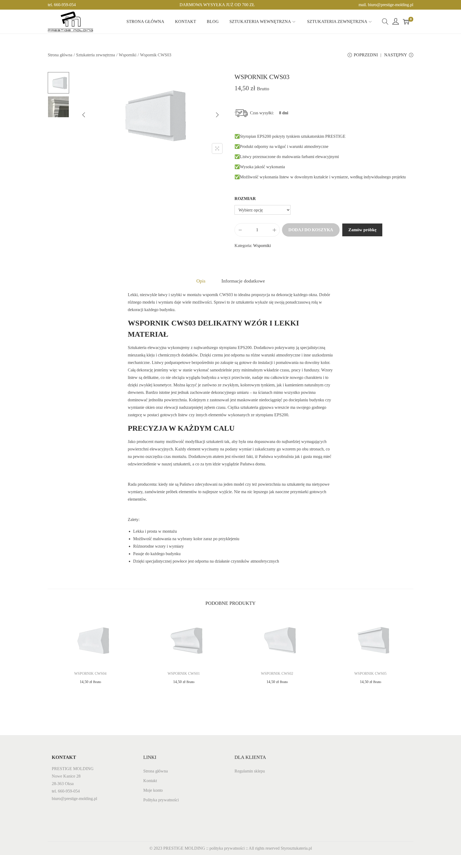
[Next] (217, 114)
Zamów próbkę (362, 230)
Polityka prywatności (161, 800)
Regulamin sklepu (250, 771)
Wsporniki (127, 55)
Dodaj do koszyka (310, 230)
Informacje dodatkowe (243, 281)
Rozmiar (245, 198)
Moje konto (153, 790)
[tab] (200, 281)
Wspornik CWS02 (277, 674)
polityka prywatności (227, 848)
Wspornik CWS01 (184, 674)
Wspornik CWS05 (370, 674)
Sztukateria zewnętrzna (95, 55)
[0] (406, 21)
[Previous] (83, 114)
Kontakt (150, 780)
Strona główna (60, 55)
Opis (200, 281)
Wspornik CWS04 (90, 674)
